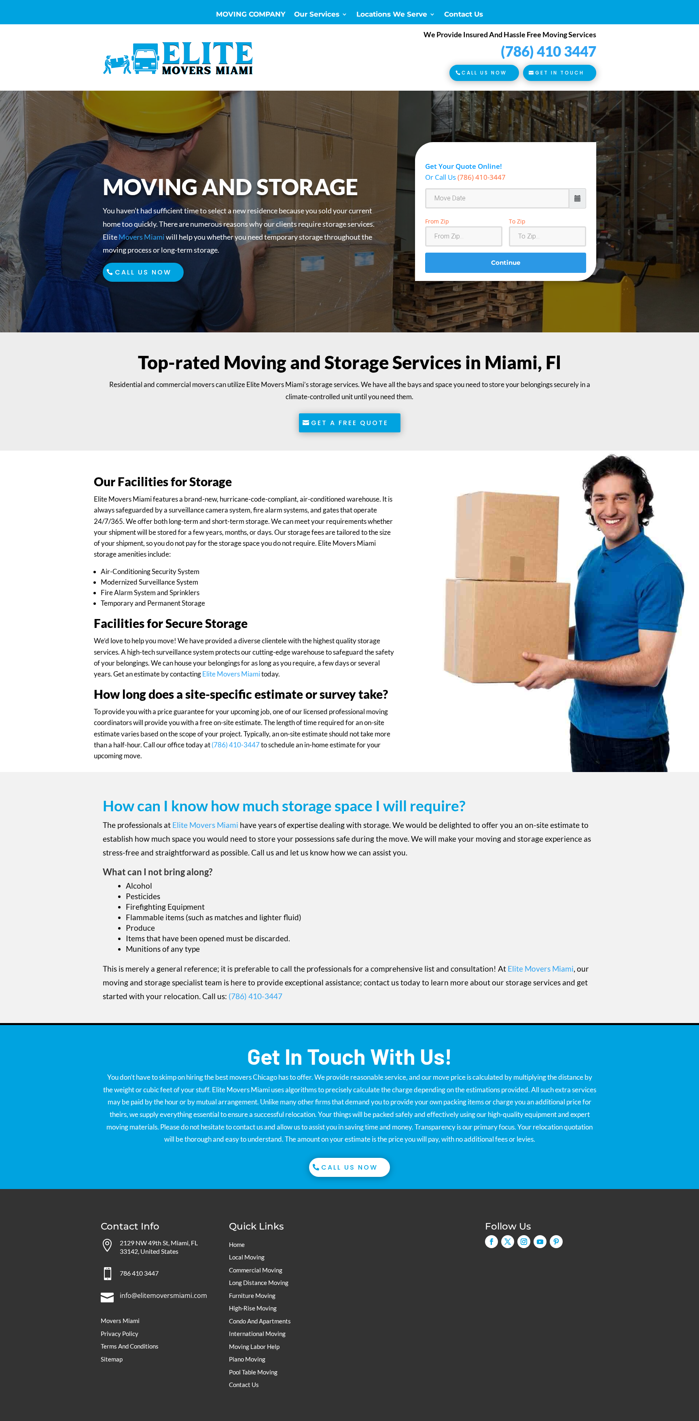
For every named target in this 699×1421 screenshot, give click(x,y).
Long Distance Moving (258, 1282)
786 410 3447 (139, 1273)
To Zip (517, 221)
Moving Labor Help (254, 1346)
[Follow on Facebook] (491, 1241)
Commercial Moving (255, 1270)
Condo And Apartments (260, 1321)
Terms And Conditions (130, 1346)
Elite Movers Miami (231, 674)
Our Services (316, 14)
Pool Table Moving (253, 1372)
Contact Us (463, 14)
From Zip (437, 221)
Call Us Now (484, 72)
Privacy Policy (119, 1333)
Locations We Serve (391, 14)
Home (237, 1244)
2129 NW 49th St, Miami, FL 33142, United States (159, 1247)
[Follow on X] (507, 1241)
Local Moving (247, 1257)
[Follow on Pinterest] (556, 1241)
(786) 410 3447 (548, 51)
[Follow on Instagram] (523, 1241)
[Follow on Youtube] (540, 1241)
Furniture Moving (252, 1295)
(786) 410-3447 (482, 177)
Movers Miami (142, 236)
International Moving (257, 1333)
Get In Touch (559, 72)
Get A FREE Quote (349, 423)
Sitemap (112, 1359)
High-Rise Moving (253, 1308)
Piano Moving (247, 1359)
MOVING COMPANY (250, 14)
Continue (505, 262)
